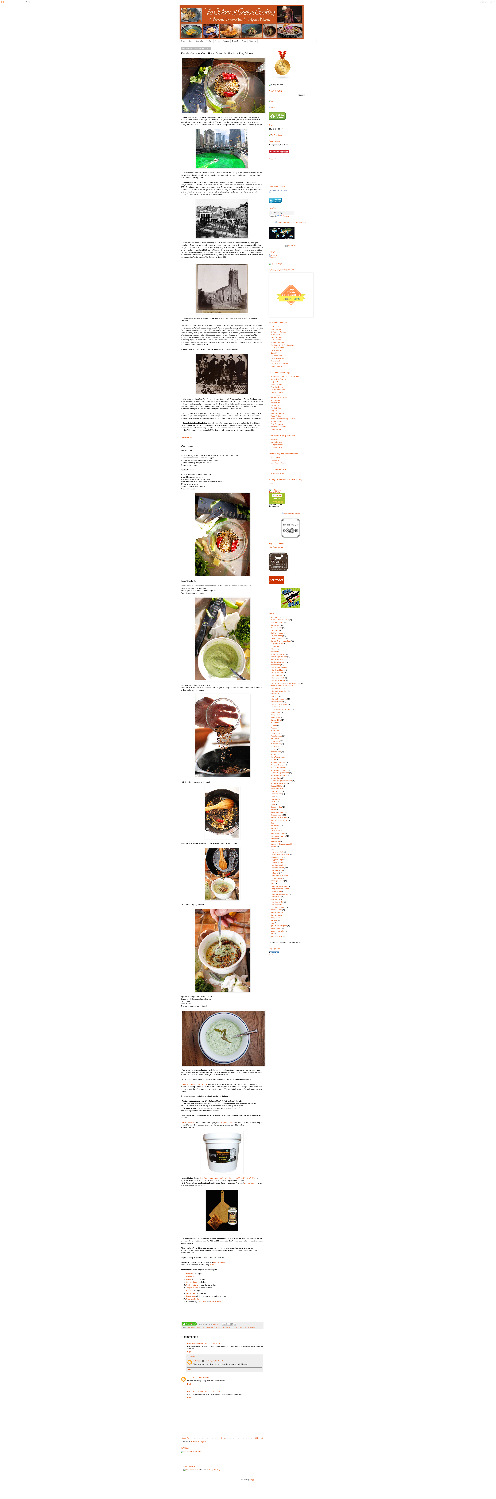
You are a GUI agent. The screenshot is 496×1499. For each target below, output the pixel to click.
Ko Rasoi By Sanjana (278, 332)
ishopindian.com (276, 442)
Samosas (274, 754)
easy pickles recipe (277, 857)
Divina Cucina (276, 416)
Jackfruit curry (276, 707)
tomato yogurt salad (278, 931)
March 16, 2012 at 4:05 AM (199, 1378)
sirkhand (274, 920)
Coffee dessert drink (278, 638)
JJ (188, 1378)
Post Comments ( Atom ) (199, 1442)
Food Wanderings (277, 387)
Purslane (274, 749)
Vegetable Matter (276, 429)
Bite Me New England (278, 379)
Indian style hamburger (279, 699)
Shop (191, 41)
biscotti (273, 802)
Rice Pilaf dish (276, 752)
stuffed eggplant (276, 928)
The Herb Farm (276, 408)
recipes (280, 502)
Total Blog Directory (213, 1470)
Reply (189, 1352)
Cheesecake (275, 625)
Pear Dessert (275, 733)
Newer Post (186, 1438)
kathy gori (197, 1361)
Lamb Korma (275, 712)
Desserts (235, 41)
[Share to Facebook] (232, 1324)
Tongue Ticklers (192, 1288)
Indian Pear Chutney (278, 670)
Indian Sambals (276, 675)
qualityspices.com (277, 445)
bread (273, 804)
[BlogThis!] (226, 1324)
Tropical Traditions (228, 1123)
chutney (274, 823)
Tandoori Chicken (277, 786)
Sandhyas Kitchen (193, 1299)
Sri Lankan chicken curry (279, 783)
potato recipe (275, 899)
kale (272, 884)
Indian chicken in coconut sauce (282, 686)
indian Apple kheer (277, 881)
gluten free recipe (277, 870)
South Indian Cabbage (279, 770)
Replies (192, 1356)
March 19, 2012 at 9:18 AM (210, 1391)
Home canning (276, 665)
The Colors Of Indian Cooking (278, 190)
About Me (252, 41)
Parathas (274, 725)
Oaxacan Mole (276, 720)
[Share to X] (229, 1324)
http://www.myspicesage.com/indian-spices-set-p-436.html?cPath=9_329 (227, 1178)
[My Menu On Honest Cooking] (290, 537)
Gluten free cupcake (278, 654)
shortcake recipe (277, 915)
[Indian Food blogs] (283, 79)
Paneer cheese (276, 723)
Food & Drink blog (274, 257)
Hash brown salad (277, 659)
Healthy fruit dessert (278, 662)
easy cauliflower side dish (280, 854)
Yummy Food (275, 361)
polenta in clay (276, 897)
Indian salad (275, 694)
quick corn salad (276, 905)
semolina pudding (277, 912)
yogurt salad (251, 1327)
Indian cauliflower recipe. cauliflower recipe (286, 683)
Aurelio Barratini (276, 421)
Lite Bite (189, 1291)
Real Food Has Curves (279, 398)
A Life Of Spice (276, 340)
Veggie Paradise (276, 366)
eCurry (188, 1279)
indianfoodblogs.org (276, 547)
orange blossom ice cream (280, 889)
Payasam (274, 728)
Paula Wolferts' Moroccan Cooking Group (285, 376)
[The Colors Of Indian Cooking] (270, 193)
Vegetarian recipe (241, 1327)
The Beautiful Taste (277, 405)
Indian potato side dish (279, 691)
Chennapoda (275, 630)
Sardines (274, 760)
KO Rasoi (189, 1274)
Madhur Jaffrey (215, 1302)
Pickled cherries (276, 736)
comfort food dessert (278, 833)
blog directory (273, 955)
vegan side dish (276, 936)
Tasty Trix (274, 411)
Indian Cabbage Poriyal (279, 667)
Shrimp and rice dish (278, 765)
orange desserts (276, 891)
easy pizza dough (277, 860)
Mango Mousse (276, 715)
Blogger (252, 1480)
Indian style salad (277, 702)
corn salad (274, 839)
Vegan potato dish (277, 789)
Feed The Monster (277, 424)
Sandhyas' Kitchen (277, 342)
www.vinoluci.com (250, 1183)
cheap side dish (276, 807)
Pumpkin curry (276, 744)
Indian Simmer (201, 1084)
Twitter (217, 41)
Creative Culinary (188, 1084)
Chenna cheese (276, 628)
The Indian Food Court (278, 356)
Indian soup (275, 696)
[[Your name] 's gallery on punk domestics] (290, 222)
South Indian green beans (280, 773)
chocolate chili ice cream (279, 818)
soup (272, 923)
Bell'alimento (275, 400)
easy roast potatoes (278, 862)
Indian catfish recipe (278, 680)
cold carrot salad (277, 831)
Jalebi (211, 1265)
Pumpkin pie (275, 746)
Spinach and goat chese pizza (281, 781)
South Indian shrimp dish (279, 775)
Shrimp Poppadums (278, 762)
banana (273, 797)
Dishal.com (274, 439)
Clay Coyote (275, 460)
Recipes (226, 41)
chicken (273, 810)
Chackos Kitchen (276, 350)
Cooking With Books (278, 390)
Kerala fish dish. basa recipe (281, 710)
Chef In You (190, 1276)
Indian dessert (276, 688)
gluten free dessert (277, 868)
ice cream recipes (277, 878)
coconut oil (275, 828)
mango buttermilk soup (279, 886)
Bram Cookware (276, 458)
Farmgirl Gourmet (277, 384)
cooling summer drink (278, 836)
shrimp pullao (276, 918)
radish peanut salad (278, 907)
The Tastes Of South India (280, 364)
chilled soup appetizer (278, 812)
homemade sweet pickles (280, 876)
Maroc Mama (275, 403)
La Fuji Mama (275, 395)
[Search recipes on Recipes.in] (275, 135)
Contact (209, 41)
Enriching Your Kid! (277, 348)
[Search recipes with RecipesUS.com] (275, 264)
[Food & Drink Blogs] (274, 255)
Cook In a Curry (192, 1285)
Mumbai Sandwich (220, 1262)
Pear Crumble (276, 731)
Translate (286, 216)
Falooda (274, 649)
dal (272, 849)
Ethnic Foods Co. (277, 447)
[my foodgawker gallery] (291, 513)
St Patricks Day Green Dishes (225, 1327)
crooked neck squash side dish (282, 844)
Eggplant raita (276, 646)
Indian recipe (200, 1327)
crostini (273, 847)
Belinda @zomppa (194, 1343)
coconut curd (191, 1327)
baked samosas (276, 794)
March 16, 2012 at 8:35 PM (214, 1361)
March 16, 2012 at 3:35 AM (210, 1343)
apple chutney (276, 791)
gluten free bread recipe (279, 865)
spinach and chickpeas (279, 926)
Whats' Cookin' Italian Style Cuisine (283, 419)
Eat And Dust (275, 334)
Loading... (272, 483)
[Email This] (223, 1324)
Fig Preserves (276, 651)
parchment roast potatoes (280, 894)
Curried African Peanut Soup (281, 641)
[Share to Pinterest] (235, 1324)
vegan (273, 934)
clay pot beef (275, 825)
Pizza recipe (275, 738)
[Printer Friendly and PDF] (189, 1324)
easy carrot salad (277, 852)
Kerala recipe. (210, 1327)
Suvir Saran (201, 1302)
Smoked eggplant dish (279, 767)
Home (183, 41)
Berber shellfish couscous (280, 620)
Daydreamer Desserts (278, 427)
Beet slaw (274, 617)
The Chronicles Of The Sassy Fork (283, 345)
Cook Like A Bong (277, 337)
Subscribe (199, 41)
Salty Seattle (275, 382)
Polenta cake (275, 741)
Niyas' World (275, 353)
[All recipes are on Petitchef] (276, 583)
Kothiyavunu (191, 1296)
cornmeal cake (276, 841)
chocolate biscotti (277, 815)
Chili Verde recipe (277, 633)
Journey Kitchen (192, 1282)
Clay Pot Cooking (277, 636)
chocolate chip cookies (279, 820)
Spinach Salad (276, 778)
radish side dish (276, 910)
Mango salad (275, 717)
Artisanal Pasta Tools (278, 473)
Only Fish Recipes (194, 1391)
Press (244, 41)
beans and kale (276, 799)
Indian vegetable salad (279, 704)
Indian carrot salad (277, 678)
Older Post (259, 1438)
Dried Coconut (188, 1123)
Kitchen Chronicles (277, 358)
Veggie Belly (191, 1293)
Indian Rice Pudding (278, 673)
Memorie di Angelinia (278, 413)
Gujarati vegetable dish (279, 657)
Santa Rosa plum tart (278, 757)
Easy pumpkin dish (277, 644)
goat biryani (275, 873)
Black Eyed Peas (277, 623)
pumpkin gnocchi (277, 902)
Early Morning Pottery (278, 463)
